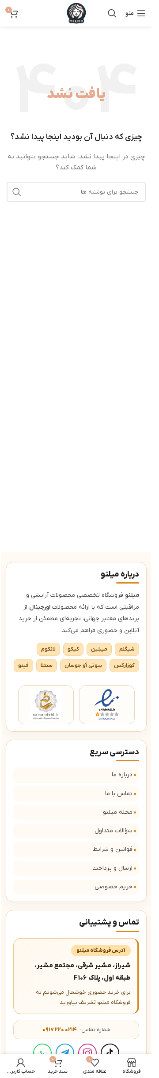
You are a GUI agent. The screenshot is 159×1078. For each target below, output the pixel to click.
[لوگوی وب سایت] (76, 13)
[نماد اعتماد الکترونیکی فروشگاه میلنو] (107, 704)
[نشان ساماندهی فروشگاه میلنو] (46, 704)
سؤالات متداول (113, 831)
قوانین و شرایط (112, 849)
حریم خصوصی (113, 887)
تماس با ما (118, 794)
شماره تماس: (76, 1029)
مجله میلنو (117, 812)
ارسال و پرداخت (112, 868)
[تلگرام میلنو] (65, 1053)
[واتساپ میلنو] (42, 1053)
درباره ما (122, 775)
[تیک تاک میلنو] (110, 1053)
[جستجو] (112, 13)
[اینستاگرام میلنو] (87, 1053)
